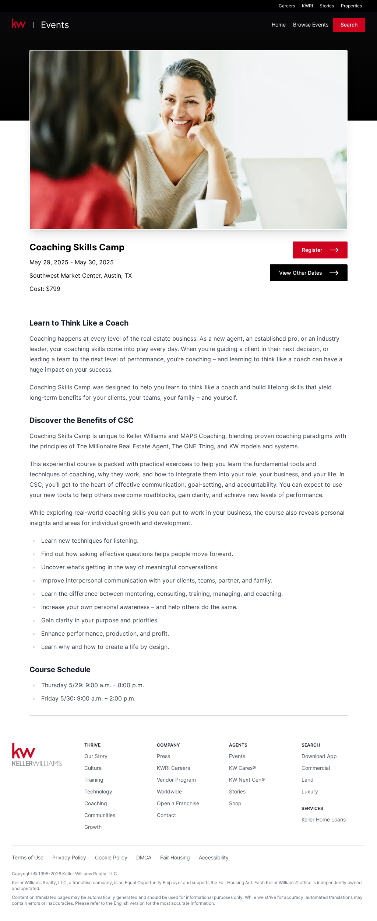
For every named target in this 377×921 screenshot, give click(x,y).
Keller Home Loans (324, 819)
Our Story (96, 756)
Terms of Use (27, 857)
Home (279, 24)
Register (312, 250)
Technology (98, 791)
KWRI (307, 5)
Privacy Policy (69, 857)
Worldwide (169, 791)
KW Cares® (242, 768)
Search (349, 24)
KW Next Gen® (247, 779)
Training (93, 779)
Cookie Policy (111, 857)
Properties (351, 5)
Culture (93, 768)
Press (163, 756)
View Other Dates (300, 273)
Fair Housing (175, 857)
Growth (93, 827)
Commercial (316, 768)
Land (308, 779)
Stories (327, 5)
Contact (166, 815)
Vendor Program (176, 779)
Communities (99, 815)
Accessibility (214, 857)
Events (55, 25)
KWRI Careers (173, 768)
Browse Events (310, 24)
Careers (287, 5)
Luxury (310, 791)
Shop (235, 803)
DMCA (143, 857)
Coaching (95, 803)
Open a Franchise (178, 803)
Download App (319, 756)
